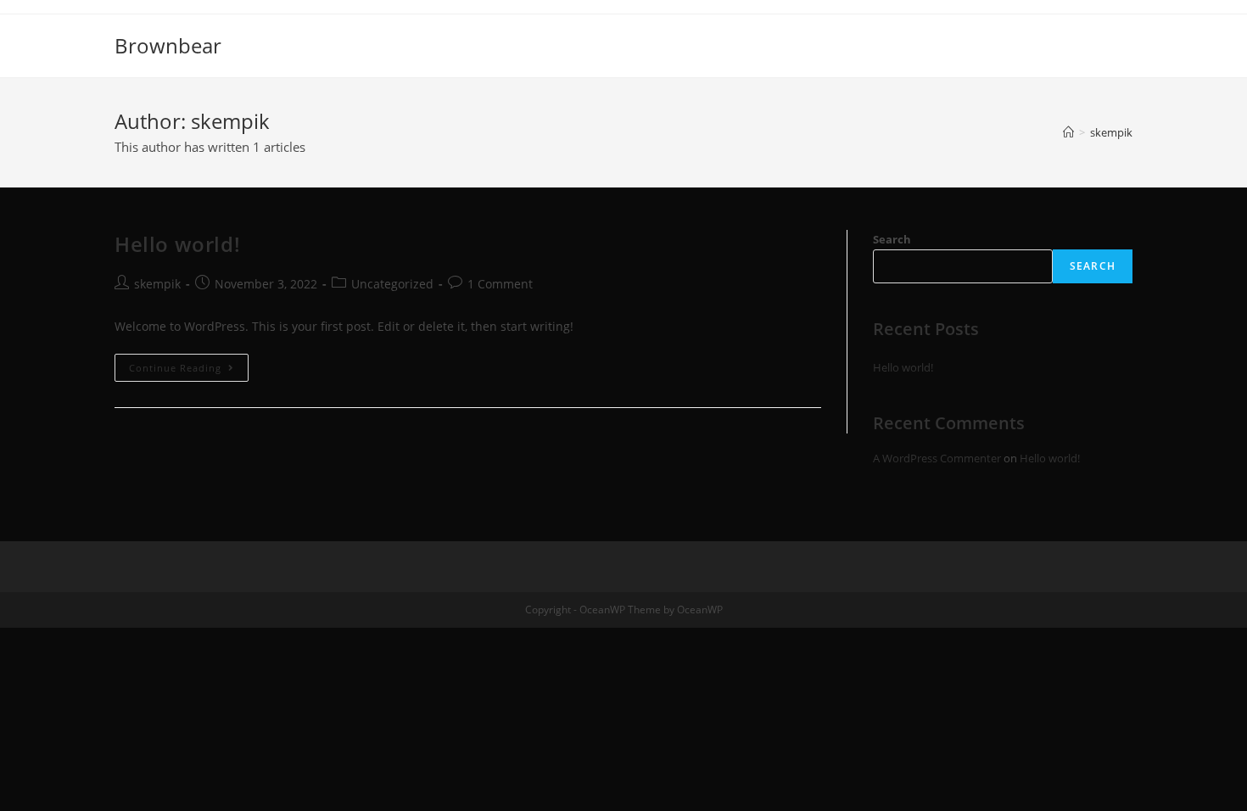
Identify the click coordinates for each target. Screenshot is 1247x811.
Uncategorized (392, 284)
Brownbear (168, 45)
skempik (157, 284)
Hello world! (177, 244)
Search (892, 239)
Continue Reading (189, 371)
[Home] (1068, 132)
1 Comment (500, 284)
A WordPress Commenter (937, 458)
